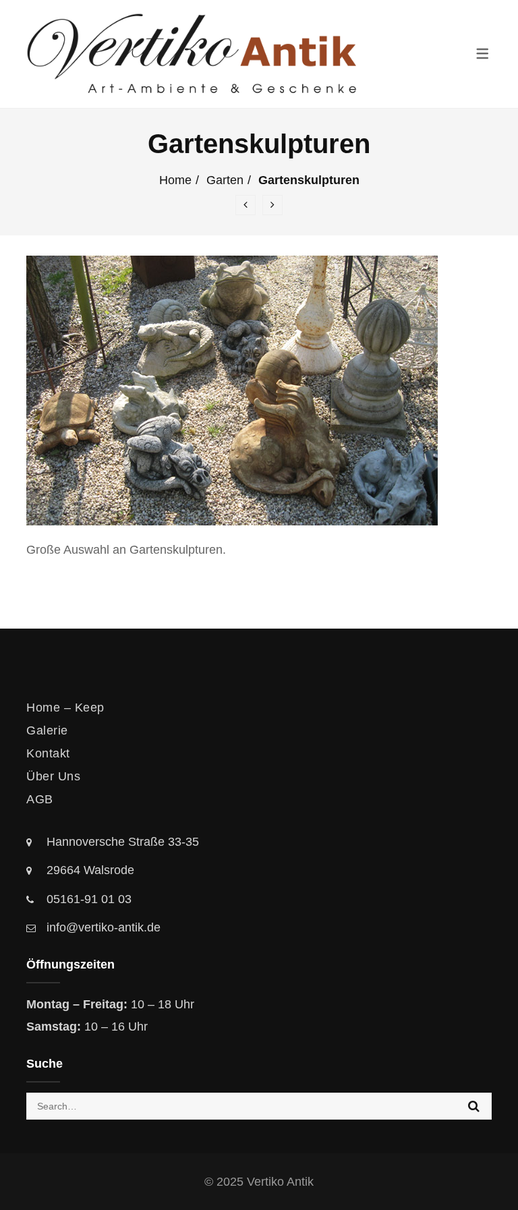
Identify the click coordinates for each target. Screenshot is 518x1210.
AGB (39, 799)
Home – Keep (65, 707)
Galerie (47, 730)
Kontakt (48, 753)
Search (474, 1106)
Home (175, 180)
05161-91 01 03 (89, 899)
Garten (224, 180)
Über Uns (53, 776)
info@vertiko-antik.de (104, 927)
